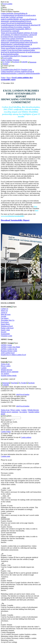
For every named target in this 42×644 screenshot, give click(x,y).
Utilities (15, 35)
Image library (5, 324)
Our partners (26, 73)
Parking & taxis (24, 15)
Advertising (24, 35)
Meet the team (5, 314)
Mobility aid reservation (21, 19)
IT (19, 35)
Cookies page (5, 456)
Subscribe (13, 56)
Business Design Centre (9, 351)
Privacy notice (6, 366)
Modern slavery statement (9, 372)
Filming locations (16, 48)
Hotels (22, 23)
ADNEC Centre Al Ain (9, 349)
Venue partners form (12, 38)
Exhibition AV (8, 35)
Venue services (6, 33)
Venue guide (20, 71)
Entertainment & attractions (28, 25)
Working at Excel (7, 326)
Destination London (11, 44)
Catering (31, 35)
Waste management (15, 37)
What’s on (15, 17)
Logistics (14, 33)
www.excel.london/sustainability (12, 216)
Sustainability (10, 29)
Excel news (5, 322)
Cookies (3, 368)
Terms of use (5, 364)
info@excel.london (22, 394)
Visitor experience (24, 50)
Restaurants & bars (12, 25)
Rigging (20, 33)
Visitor (3, 78)
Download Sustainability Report (15, 220)
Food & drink (15, 23)
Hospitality (26, 46)
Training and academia (29, 48)
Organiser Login (26, 56)
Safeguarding (19, 21)
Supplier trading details (8, 375)
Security (3, 332)
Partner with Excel (7, 328)
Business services (19, 40)
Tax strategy (5, 373)
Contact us (4, 309)
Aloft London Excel (8, 353)
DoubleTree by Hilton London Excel (13, 355)
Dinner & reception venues (18, 27)
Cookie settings (26, 437)
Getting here (5, 13)
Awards (3, 316)
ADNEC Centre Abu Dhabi (10, 347)
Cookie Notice (6, 431)
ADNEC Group (6, 345)
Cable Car (8, 17)
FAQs (26, 21)
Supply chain (5, 330)
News (9, 23)
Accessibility (9, 19)
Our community (14, 31)
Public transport (14, 13)
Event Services (12, 50)
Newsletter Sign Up (7, 320)
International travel (12, 15)
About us (4, 312)
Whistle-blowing (6, 370)
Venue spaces (5, 48)
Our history (5, 318)
